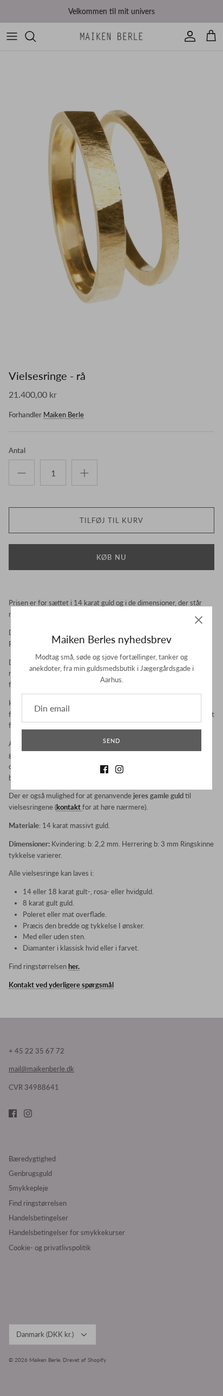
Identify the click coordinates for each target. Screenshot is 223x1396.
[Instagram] (119, 769)
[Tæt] (199, 620)
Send (111, 740)
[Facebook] (104, 769)
